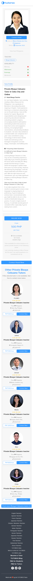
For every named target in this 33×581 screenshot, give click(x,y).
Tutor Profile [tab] (8, 84)
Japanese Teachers (16, 521)
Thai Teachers (16, 540)
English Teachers (16, 513)
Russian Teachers (17, 538)
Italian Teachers (16, 528)
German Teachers (16, 525)
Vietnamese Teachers (16, 543)
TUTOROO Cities (16, 548)
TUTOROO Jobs (16, 553)
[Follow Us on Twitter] (16, 568)
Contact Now (23, 314)
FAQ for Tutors (16, 564)
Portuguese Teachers (16, 530)
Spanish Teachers (16, 516)
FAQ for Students (16, 561)
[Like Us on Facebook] (12, 568)
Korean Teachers (16, 533)
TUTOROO (21, 577)
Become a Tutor (17, 555)
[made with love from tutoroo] (12, 577)
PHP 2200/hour (9, 425)
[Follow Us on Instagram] (19, 568)
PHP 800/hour (9, 462)
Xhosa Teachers (16, 545)
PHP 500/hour (9, 314)
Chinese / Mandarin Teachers (16, 523)
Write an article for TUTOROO (16, 550)
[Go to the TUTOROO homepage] (8, 2)
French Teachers (16, 518)
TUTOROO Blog (16, 558)
